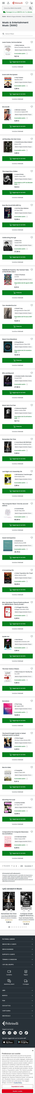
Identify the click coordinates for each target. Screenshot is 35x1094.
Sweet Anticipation (8, 538)
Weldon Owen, (18, 176)
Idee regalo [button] (6, 1016)
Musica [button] (4, 995)
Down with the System (9, 75)
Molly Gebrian (20, 45)
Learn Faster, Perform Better (12, 42)
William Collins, (18, 410)
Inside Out (5, 636)
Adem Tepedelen (21, 573)
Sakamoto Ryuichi (21, 408)
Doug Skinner (20, 342)
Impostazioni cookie (17, 1086)
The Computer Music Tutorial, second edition (15, 505)
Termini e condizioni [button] (9, 959)
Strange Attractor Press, (20, 310)
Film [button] (3, 1000)
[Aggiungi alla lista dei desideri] (32, 42)
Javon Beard (19, 442)
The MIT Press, (18, 510)
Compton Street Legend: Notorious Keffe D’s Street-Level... (26, 915)
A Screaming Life (8, 570)
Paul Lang (19, 704)
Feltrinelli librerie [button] (8, 939)
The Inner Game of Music (10, 669)
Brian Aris (18, 240)
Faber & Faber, (18, 772)
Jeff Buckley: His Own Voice (11, 139)
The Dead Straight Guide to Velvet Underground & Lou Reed (14, 734)
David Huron (19, 541)
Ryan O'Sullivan (20, 274)
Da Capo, (16, 210)
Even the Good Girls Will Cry (11, 205)
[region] (17, 1071)
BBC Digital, (17, 706)
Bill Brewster (19, 474)
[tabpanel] (9, 907)
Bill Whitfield (27, 442)
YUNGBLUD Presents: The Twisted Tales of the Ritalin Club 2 (15, 271)
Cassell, (16, 242)
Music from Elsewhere (9, 339)
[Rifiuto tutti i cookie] (33, 1051)
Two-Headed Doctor (9, 305)
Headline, (16, 79)
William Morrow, (18, 575)
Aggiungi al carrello (18, 62)
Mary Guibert (28, 142)
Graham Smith (20, 376)
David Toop (19, 308)
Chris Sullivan (29, 376)
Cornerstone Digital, (19, 112)
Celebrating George (9, 238)
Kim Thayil (30, 573)
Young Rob (19, 770)
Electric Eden (6, 767)
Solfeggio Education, (20, 609)
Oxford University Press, (20, 47)
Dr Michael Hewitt (21, 837)
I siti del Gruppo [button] (8, 964)
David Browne (20, 142)
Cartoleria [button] (6, 1011)
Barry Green (19, 672)
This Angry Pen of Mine (9, 171)
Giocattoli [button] (6, 1006)
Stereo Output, (18, 839)
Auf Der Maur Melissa (22, 208)
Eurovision (5, 701)
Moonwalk (5, 107)
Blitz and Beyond (8, 373)
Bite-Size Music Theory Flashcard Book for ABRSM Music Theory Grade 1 (15, 603)
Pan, (15, 674)
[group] (17, 12)
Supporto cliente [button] (8, 954)
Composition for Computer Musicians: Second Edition (15, 833)
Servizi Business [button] (7, 949)
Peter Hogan (19, 738)
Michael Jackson (21, 110)
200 (21, 866)
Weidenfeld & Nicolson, (20, 641)
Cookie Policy (18, 1082)
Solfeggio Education (22, 607)
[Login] (8, 2)
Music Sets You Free (9, 405)
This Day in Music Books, (20, 740)
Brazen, (16, 144)
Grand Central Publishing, (21, 444)
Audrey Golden (20, 802)
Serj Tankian (19, 77)
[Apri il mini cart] (31, 3)
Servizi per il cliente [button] (9, 944)
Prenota (19, 292)
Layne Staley (20, 174)
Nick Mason (19, 639)
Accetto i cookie (17, 1091)
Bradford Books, (18, 543)
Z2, (15, 277)
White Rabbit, (18, 476)
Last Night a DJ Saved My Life (12, 471)
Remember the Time (9, 439)
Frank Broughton (29, 474)
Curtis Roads (20, 508)
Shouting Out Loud (8, 800)
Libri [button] (3, 990)
